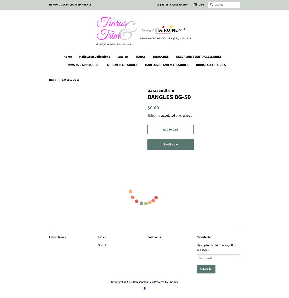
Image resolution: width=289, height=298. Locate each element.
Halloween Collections (94, 57)
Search (102, 245)
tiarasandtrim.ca (143, 282)
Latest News (57, 237)
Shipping (153, 115)
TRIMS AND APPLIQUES (82, 65)
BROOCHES (161, 57)
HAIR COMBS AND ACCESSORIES (167, 65)
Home (68, 57)
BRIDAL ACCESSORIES (211, 65)
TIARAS (140, 57)
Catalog (122, 57)
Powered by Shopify (166, 282)
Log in (160, 5)
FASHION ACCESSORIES (122, 65)
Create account (179, 5)
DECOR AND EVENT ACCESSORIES (199, 57)
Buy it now (170, 144)
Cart (201, 5)
